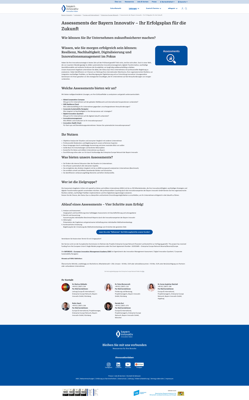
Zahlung (131, 379)
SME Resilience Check (71, 104)
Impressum (169, 379)
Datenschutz (122, 379)
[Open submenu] (138, 8)
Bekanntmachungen (87, 379)
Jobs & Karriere (142, 2)
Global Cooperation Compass (74, 100)
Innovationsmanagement (72, 118)
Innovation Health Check (72, 123)
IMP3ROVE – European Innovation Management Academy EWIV (87, 252)
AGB (77, 379)
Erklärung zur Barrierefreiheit (106, 379)
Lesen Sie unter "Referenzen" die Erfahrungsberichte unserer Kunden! (124, 232)
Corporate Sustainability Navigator (75, 109)
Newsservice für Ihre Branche (124, 349)
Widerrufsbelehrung (142, 379)
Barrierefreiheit (167, 2)
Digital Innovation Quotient (73, 114)
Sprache (183, 2)
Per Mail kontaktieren (80, 289)
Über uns (118, 2)
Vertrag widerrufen (157, 379)
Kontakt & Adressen (134, 376)
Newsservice (129, 2)
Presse (154, 2)
